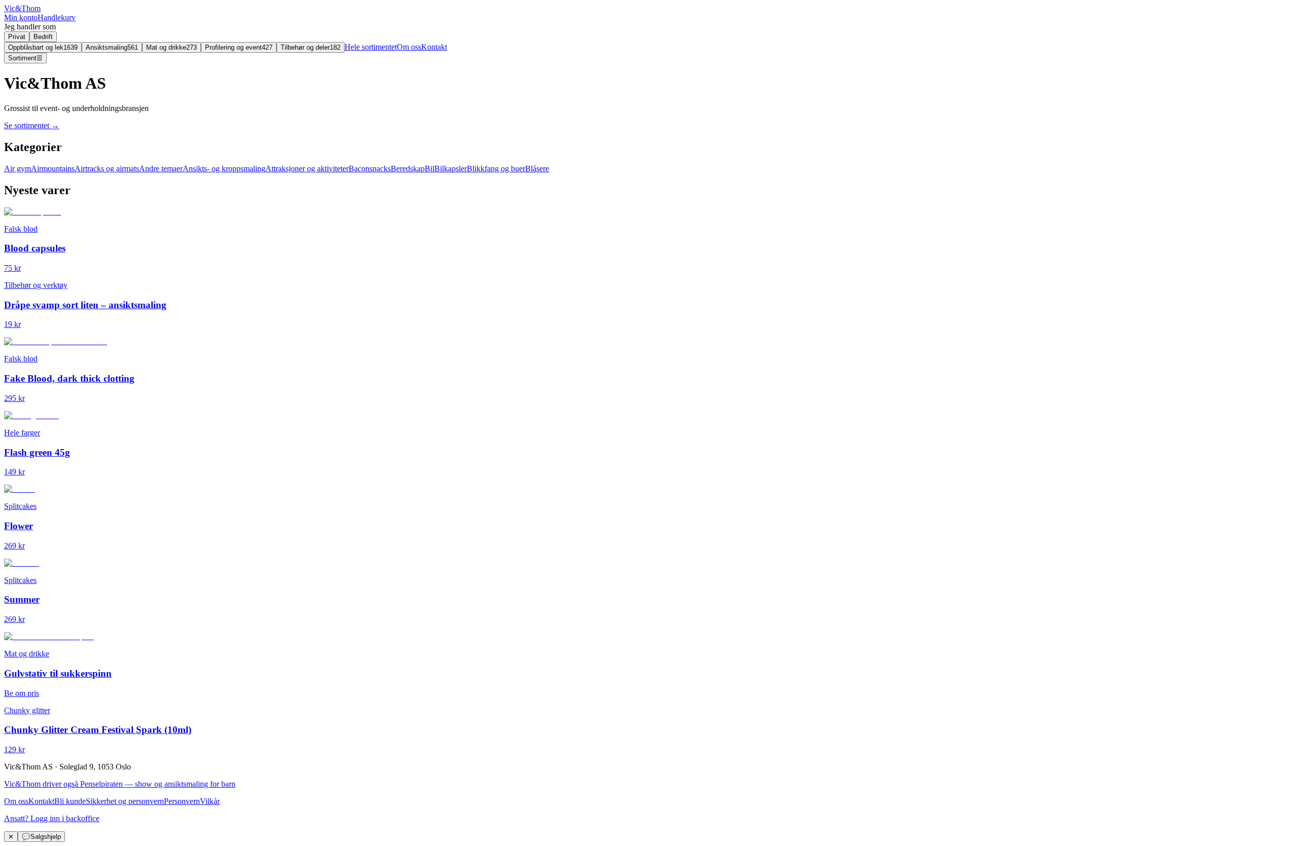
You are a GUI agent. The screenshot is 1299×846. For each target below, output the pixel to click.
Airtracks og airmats (107, 168)
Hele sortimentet (371, 47)
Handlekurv (57, 17)
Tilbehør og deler (310, 47)
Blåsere (537, 168)
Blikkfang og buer (496, 168)
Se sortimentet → (31, 125)
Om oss (409, 47)
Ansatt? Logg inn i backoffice (51, 818)
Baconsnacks (370, 168)
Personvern (182, 801)
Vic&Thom (22, 8)
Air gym (17, 168)
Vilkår (210, 801)
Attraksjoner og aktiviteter (307, 168)
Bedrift (43, 37)
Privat (16, 37)
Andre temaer (161, 168)
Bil (429, 168)
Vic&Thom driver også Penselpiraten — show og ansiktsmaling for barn (119, 784)
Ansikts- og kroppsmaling (224, 168)
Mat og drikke (171, 47)
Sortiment (25, 58)
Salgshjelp (41, 836)
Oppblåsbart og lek (43, 47)
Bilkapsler (450, 168)
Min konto (21, 17)
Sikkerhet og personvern (125, 801)
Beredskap (408, 168)
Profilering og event (238, 47)
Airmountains (53, 168)
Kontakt (434, 47)
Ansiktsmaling (112, 47)
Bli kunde (70, 801)
